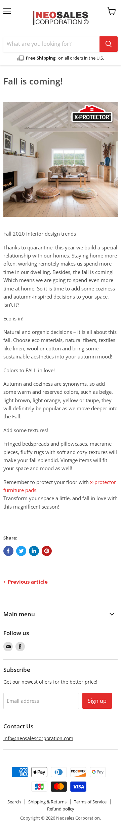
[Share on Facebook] (8, 551)
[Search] (108, 44)
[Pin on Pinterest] (47, 551)
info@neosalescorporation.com (38, 738)
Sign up (97, 700)
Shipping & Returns (47, 802)
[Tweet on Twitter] (21, 551)
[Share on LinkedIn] (34, 551)
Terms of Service (90, 802)
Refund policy (60, 809)
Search (14, 802)
